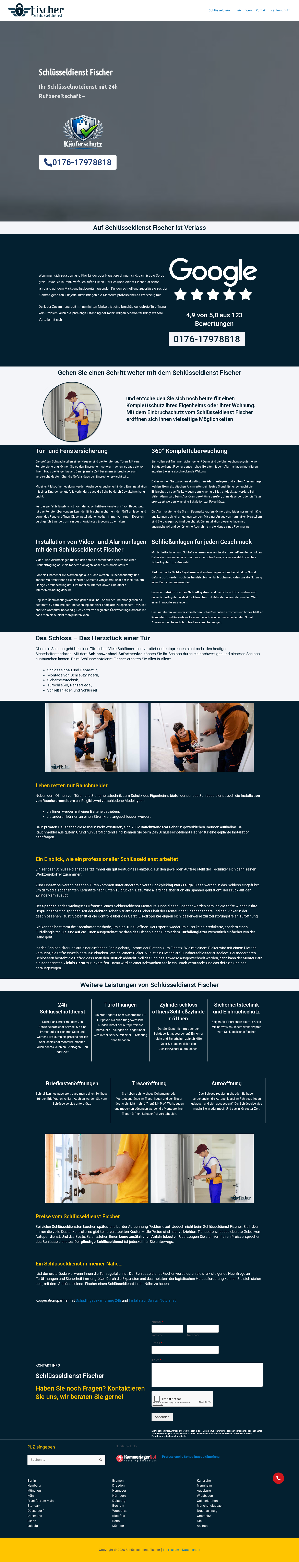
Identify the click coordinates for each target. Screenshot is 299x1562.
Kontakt (261, 10)
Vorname (157, 1335)
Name (157, 1322)
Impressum (171, 1550)
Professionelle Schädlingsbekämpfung (191, 1456)
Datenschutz (191, 1550)
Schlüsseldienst (220, 10)
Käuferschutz (280, 10)
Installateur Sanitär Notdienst (152, 1300)
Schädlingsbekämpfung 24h (98, 1300)
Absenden (162, 1417)
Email (157, 1343)
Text (156, 1360)
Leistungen (244, 10)
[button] (278, 1478)
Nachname (194, 1335)
